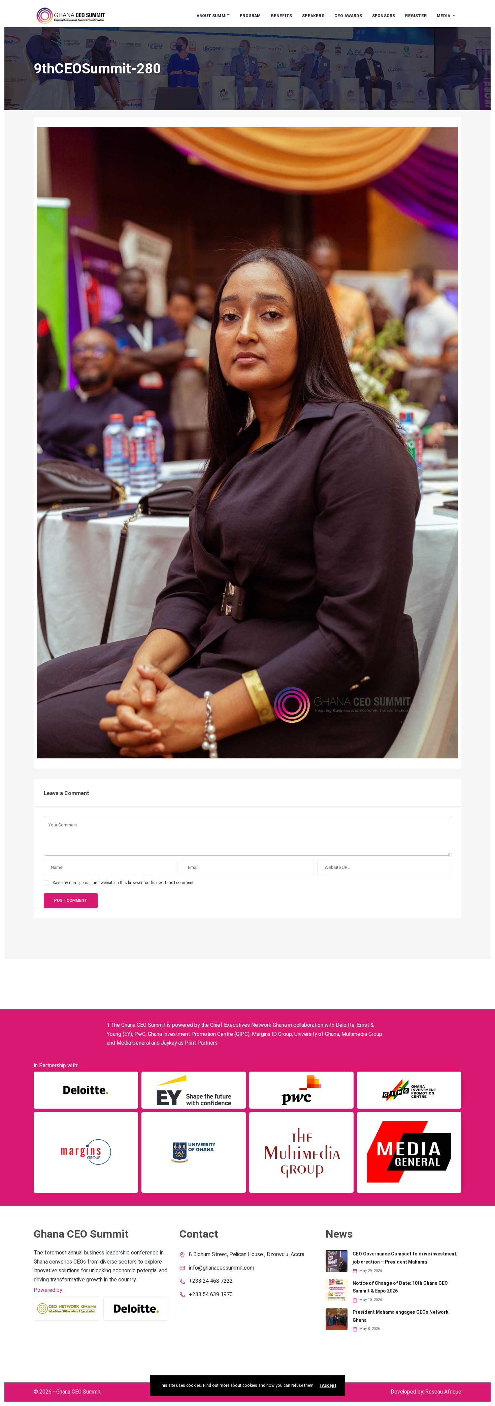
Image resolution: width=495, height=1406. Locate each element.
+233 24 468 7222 (211, 1281)
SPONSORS (383, 15)
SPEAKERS (313, 15)
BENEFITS (281, 15)
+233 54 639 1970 (211, 1294)
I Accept (328, 1385)
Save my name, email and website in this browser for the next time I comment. (124, 882)
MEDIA (443, 15)
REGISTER (416, 15)
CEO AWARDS (348, 15)
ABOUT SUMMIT (213, 15)
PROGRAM (250, 15)
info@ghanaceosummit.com (221, 1268)
